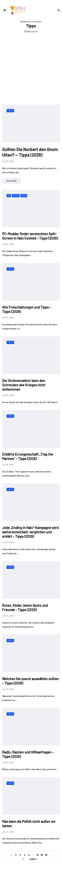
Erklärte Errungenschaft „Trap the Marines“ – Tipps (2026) (27, 456)
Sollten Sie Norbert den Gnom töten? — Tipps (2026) (30, 152)
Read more (12, 181)
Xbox (23, 195)
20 (42, 855)
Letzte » (33, 859)
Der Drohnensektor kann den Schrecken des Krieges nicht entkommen (23, 384)
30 (46, 855)
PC (9, 195)
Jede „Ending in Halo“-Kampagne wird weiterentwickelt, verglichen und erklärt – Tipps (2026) (30, 531)
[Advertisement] (31, 72)
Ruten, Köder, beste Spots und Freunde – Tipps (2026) (25, 607)
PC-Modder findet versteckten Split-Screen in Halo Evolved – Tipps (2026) (30, 236)
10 (37, 855)
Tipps (10, 110)
